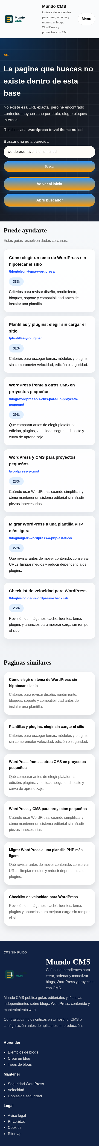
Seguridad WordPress (26, 1084)
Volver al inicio (49, 184)
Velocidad (16, 1090)
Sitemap (14, 1134)
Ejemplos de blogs (23, 1052)
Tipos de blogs (20, 1064)
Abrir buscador (49, 200)
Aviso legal (17, 1116)
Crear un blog (19, 1058)
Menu (86, 19)
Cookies (14, 1127)
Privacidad (16, 1122)
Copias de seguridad (25, 1096)
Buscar (50, 166)
